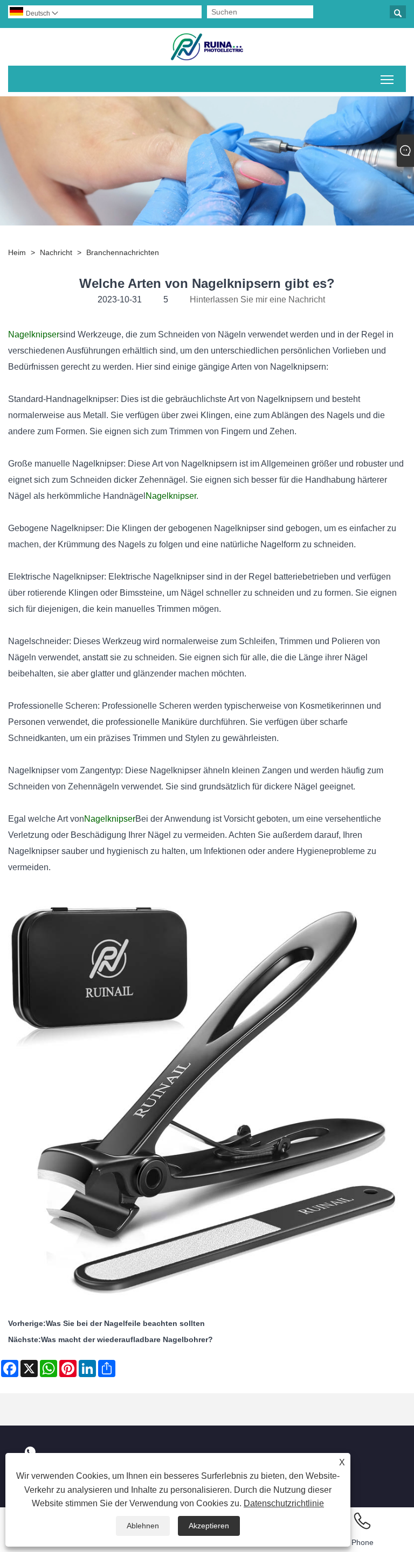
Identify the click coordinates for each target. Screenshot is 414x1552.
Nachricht (56, 252)
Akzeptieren (209, 1525)
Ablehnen (143, 1525)
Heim (17, 252)
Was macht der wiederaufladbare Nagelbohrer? (127, 1339)
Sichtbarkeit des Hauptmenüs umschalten (387, 79)
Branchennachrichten (122, 252)
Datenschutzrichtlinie (284, 1503)
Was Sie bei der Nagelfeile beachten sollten (125, 1323)
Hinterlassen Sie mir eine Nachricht (257, 299)
